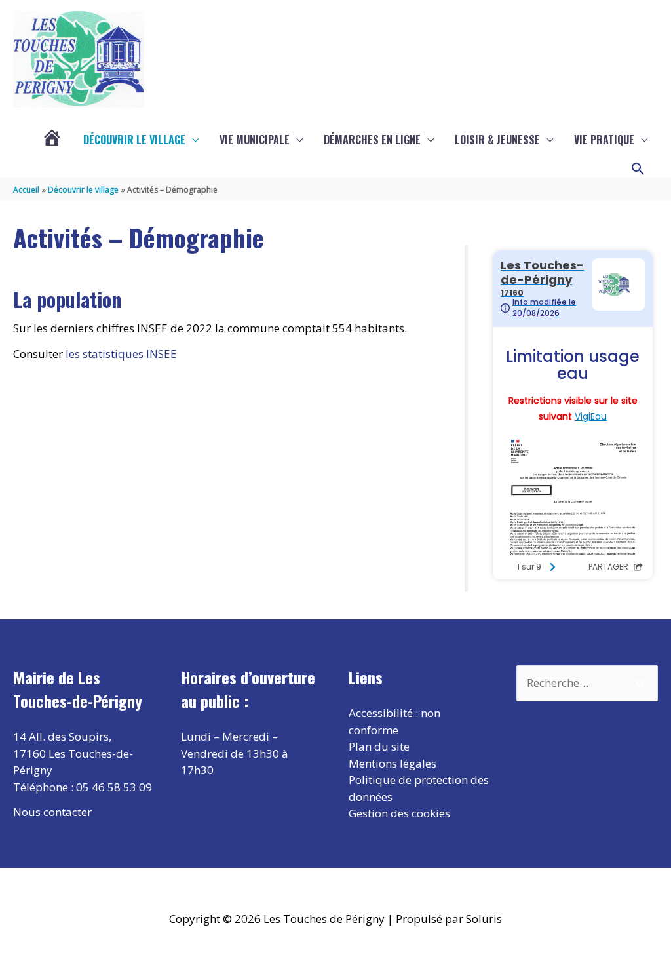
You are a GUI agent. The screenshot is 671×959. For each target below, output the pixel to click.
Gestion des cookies (399, 813)
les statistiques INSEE (121, 353)
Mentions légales (392, 763)
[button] (638, 169)
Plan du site (379, 746)
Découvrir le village (134, 139)
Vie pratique (604, 139)
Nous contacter (52, 811)
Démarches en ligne (372, 139)
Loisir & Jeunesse (497, 139)
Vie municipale (255, 139)
